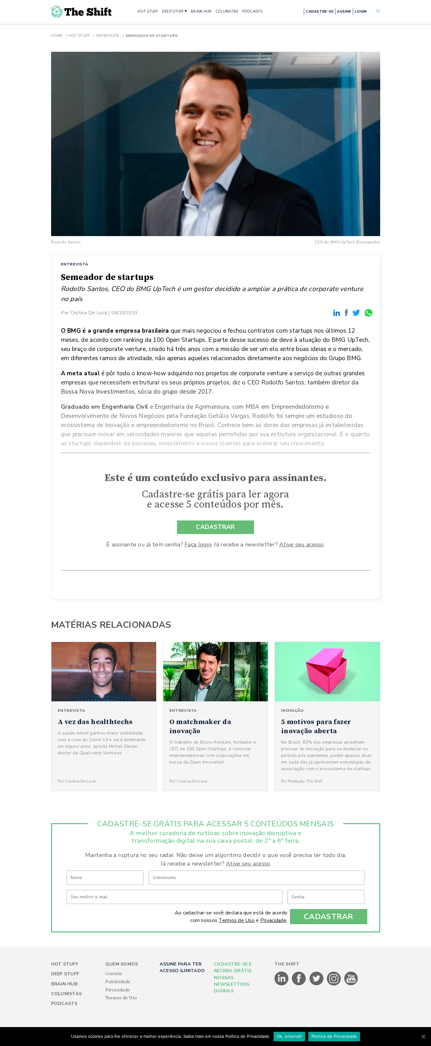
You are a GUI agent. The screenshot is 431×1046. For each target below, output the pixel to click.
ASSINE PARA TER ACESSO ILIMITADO (182, 967)
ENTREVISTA (74, 264)
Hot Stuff (79, 35)
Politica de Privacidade (334, 1036)
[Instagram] (334, 984)
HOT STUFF (148, 11)
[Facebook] (347, 312)
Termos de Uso (237, 920)
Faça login (198, 544)
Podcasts (64, 1004)
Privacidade (273, 920)
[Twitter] (357, 312)
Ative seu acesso (301, 544)
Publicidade (118, 982)
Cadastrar (328, 917)
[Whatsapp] (369, 312)
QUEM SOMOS (121, 964)
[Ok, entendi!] (423, 1036)
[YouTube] (351, 984)
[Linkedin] (337, 312)
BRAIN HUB (201, 11)
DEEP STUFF (173, 11)
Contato (113, 974)
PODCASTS (252, 11)
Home (57, 35)
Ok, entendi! (289, 1036)
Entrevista (108, 35)
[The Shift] (81, 12)
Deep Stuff (65, 974)
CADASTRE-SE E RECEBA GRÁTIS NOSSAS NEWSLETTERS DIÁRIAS (233, 977)
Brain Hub (64, 984)
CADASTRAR (215, 527)
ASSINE (344, 11)
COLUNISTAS (227, 11)
